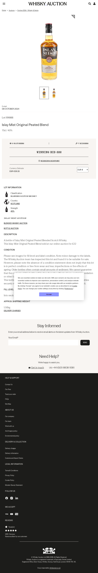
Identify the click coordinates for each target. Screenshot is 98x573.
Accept (49, 294)
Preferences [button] (69, 289)
